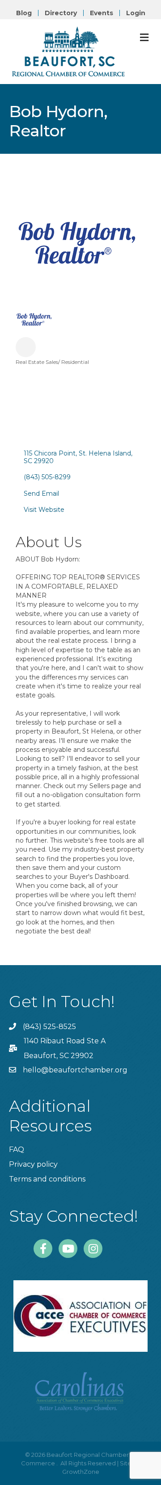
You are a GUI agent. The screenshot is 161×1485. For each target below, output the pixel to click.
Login (135, 13)
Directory (61, 13)
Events (101, 13)
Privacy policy (33, 1164)
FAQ (16, 1149)
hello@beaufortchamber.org (75, 1070)
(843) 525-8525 (49, 1026)
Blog (24, 13)
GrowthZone (80, 1471)
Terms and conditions (47, 1179)
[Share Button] (26, 347)
